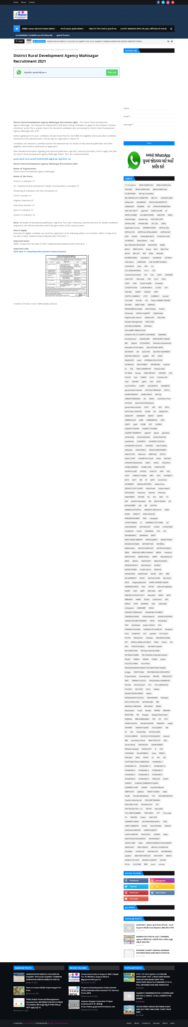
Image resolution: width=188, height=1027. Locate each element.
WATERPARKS (166, 851)
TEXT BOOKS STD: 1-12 (133, 809)
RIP (138, 715)
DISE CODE (149, 322)
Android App (130, 219)
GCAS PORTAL (130, 386)
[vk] (162, 892)
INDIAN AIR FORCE (144, 484)
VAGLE (144, 826)
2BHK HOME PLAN (163, 185)
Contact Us (146, 1023)
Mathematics (130, 548)
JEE (150, 501)
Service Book (130, 745)
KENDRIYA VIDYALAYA (153, 510)
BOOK (127, 253)
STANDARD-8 (130, 779)
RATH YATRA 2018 (132, 702)
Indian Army (159, 484)
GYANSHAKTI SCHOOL (133, 446)
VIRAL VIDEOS (142, 847)
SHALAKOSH (143, 745)
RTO (166, 719)
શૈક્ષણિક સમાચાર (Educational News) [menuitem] (38, 28)
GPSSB (147, 411)
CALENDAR (157, 258)
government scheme (133, 407)
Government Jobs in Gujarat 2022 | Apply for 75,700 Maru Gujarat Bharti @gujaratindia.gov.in (99, 977)
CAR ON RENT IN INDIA (158, 262)
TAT (153, 796)
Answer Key (143, 219)
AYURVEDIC (129, 240)
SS (152, 757)
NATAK (151, 586)
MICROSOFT (146, 561)
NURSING (144, 604)
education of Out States (134, 347)
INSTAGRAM (129, 493)
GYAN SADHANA (143, 437)
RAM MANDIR (152, 698)
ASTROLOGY (165, 232)
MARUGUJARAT (151, 540)
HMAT (148, 463)
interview (161, 493)
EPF (153, 356)
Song (154, 753)
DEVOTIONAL (150, 309)
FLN (170, 373)
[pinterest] (173, 2)
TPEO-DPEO (148, 813)
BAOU (127, 249)
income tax (162, 480)
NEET (142, 591)
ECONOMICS (145, 343)
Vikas (141, 843)
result (140, 710)
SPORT (145, 757)
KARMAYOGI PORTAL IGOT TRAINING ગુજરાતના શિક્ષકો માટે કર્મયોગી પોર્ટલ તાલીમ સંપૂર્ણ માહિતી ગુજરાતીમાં (154, 939)
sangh (170, 723)
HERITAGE (152, 454)
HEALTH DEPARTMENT (157, 450)
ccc (152, 266)
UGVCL (143, 817)
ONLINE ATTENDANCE (133, 612)
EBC (126, 343)
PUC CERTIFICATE (161, 685)
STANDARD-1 (157, 762)
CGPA (159, 275)
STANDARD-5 (130, 774)
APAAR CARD (130, 223)
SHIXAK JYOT (147, 749)
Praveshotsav (144, 676)
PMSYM (145, 659)
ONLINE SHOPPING (165, 616)
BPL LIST (136, 253)
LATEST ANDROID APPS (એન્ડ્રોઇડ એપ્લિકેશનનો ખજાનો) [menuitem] (143, 28)
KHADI (127, 514)
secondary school (138, 740)
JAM (126, 501)
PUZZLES (128, 689)
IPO (154, 497)
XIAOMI (163, 860)
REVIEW (157, 710)
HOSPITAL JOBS (131, 471)
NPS (166, 599)
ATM (126, 236)
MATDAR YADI (147, 544)
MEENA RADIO (143, 557)
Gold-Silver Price (164, 399)
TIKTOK (149, 809)
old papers (129, 608)
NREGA (127, 604)
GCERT (141, 386)
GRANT (151, 416)
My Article (167, 578)
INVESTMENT (130, 497)
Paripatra (168, 629)
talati (165, 792)
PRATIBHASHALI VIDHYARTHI (158, 672)
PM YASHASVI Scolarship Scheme (154, 655)
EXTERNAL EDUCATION (153, 360)
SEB (126, 740)
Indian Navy (150, 488)
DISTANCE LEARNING (133, 326)
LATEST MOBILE (131, 522)
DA (146, 300)
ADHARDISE (141, 202)
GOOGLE (128, 403)
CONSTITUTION (131, 287)
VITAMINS (128, 851)
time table (159, 809)
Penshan (149, 638)
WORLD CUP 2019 (132, 860)
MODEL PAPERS (131, 569)
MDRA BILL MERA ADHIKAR (142, 552)
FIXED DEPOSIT (149, 373)
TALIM (127, 796)
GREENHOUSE (130, 420)
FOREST (143, 377)
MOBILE (157, 565)
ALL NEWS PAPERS (147, 215)
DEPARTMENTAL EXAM (133, 309)
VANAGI (168, 826)
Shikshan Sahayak (131, 749)
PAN (126, 625)
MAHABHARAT (130, 535)
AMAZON (160, 215)
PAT (144, 633)
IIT (146, 480)
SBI (167, 727)
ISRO (161, 497)
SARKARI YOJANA (142, 727)
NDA (135, 591)
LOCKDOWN (167, 527)
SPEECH (162, 753)
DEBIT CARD (140, 305)
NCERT (127, 591)
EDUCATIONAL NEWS (155, 347)
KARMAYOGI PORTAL (133, 510)
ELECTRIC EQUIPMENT (161, 352)
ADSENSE (140, 206)
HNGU (156, 463)
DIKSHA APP (149, 317)
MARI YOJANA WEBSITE (133, 540)
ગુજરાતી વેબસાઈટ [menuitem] (63, 35)
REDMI (158, 706)
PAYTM (127, 638)
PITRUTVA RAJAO (138, 646)
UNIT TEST (153, 817)
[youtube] (136, 898)
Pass (127, 633)
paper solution (149, 625)
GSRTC (127, 424)
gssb (135, 424)
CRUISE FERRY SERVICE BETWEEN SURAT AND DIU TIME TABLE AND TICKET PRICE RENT (153, 1009)
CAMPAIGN (141, 262)
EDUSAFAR (129, 352)
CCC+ (146, 270)
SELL (165, 740)
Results (148, 710)
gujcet (156, 433)
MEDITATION (130, 557)
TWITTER (133, 817)
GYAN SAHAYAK (159, 437)
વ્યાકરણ (161, 864)
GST (150, 424)
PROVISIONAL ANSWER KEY (159, 680)
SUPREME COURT (131, 787)
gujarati (148, 433)
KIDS (144, 518)
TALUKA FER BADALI (141, 796)
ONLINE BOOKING (132, 616)
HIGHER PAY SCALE (146, 458)
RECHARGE (148, 706)
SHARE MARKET (157, 745)
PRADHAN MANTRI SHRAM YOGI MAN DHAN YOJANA (145, 668)
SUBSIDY (128, 783)
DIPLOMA (161, 317)
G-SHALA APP (162, 377)
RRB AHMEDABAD (142, 719)
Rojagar (145, 715)
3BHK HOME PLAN (142, 189)
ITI (167, 497)
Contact (32, 2)
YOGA (127, 864)
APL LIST (155, 223)
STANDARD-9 (144, 779)
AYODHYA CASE (163, 236)
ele (138, 352)
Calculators (145, 258)
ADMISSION (129, 206)
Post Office (145, 663)
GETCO (167, 390)
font (135, 377)
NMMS (138, 599)
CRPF (156, 292)
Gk (145, 399)
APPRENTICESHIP (149, 228)
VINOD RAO (129, 847)
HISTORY (167, 458)
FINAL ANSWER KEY (144, 369)
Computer (159, 283)
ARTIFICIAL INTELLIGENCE (147, 232)
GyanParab (129, 441)
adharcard (129, 202)
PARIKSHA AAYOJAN (132, 629)
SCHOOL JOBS (154, 732)
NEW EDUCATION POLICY (135, 595)
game (144, 381)
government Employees (144, 403)
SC (126, 732)
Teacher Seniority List (133, 800)
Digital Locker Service (133, 317)
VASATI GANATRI (131, 834)
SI (155, 749)
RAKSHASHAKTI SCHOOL (134, 698)
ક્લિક (65, 159)
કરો (69, 159)
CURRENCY (155, 296)
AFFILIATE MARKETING (161, 206)
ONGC (151, 608)
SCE (131, 732)
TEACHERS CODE (131, 804)
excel (139, 360)
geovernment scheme (133, 390)
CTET (145, 296)
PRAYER (156, 676)
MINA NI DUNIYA (160, 561)
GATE (158, 381)
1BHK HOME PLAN (146, 185)
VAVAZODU (145, 834)
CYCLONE (128, 300)
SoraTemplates (28, 1023)
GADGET (135, 381)
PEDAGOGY (138, 638)
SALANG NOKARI (147, 723)
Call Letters (129, 262)
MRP (167, 574)
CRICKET (147, 292)
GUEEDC (158, 424)
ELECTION (146, 352)
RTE (153, 719)
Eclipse (134, 343)
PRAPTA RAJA (139, 672)
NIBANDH (129, 599)
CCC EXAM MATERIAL (133, 270)
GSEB (141, 420)
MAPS (153, 535)
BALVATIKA (152, 245)
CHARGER (168, 275)
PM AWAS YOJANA (155, 646)
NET (160, 591)
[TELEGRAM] (162, 898)
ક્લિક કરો (112, 72)
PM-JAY (127, 659)
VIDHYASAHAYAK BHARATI (135, 839)
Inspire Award (164, 488)
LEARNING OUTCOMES (154, 522)
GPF (153, 407)
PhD (126, 646)
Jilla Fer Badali (159, 501)
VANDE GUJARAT (150, 830)
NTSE (136, 604)
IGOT (134, 480)
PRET (127, 680)
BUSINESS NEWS (131, 258)
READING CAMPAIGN (133, 706)
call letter (168, 258)
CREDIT (138, 292)
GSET (162, 420)
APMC (163, 223)
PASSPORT (136, 633)
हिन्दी (145, 864)
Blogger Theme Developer (58, 1023)
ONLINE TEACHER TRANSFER (135, 621)
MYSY (127, 582)
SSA (158, 757)
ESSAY (160, 356)
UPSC (165, 821)
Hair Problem (161, 446)
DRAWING (162, 334)
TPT (158, 813)
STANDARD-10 (130, 766)
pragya (127, 672)
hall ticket (128, 450)
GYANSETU (141, 441)
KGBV (167, 510)
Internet (152, 493)
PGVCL (164, 642)
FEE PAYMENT (142, 364)
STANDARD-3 (144, 770)
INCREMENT (129, 484)
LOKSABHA (149, 531)
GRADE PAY (163, 411)
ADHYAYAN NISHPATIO (158, 202)
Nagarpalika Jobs (139, 582)
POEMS (154, 659)
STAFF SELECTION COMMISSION (137, 762)
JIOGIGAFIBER (130, 505)
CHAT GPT (129, 279)
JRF (146, 505)
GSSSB (143, 424)
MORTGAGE (142, 574)
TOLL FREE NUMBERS (133, 813)
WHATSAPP (158, 856)
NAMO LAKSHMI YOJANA (158, 582)
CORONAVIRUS (146, 287)
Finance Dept (159, 369)
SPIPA (138, 757)
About (23, 2)
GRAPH (160, 416)
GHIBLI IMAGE (146, 394)
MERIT (155, 557)
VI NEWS (157, 834)
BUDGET (160, 253)
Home (15, 2)
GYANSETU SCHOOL (156, 441)
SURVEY (144, 787)
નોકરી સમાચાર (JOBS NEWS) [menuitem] (71, 28)
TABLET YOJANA (153, 792)
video (165, 834)
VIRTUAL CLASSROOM (159, 847)
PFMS (156, 642)
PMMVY (136, 659)
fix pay (138, 373)
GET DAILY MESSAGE (153, 390)
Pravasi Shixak (130, 676)
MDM (127, 552)
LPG (158, 531)
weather (128, 856)
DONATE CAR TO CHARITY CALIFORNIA (140, 334)
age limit (144, 211)
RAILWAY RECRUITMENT (134, 693)
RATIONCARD (147, 702)
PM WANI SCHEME (132, 655)
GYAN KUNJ (129, 437)
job (140, 505)
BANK (162, 245)
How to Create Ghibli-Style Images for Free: (57, 41)
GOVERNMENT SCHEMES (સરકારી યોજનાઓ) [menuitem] (34, 35)
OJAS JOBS (24, 49)
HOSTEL (143, 471)
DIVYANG (148, 326)
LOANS (156, 527)
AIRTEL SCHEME (131, 215)
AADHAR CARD (166, 198)
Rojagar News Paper (160, 715)
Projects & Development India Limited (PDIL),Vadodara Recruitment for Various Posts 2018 (100, 990)
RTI (160, 719)
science (166, 736)
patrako (153, 633)
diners (165, 1023)
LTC (164, 531)
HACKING (149, 446)
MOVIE (153, 574)
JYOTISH (153, 505)
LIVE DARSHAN (130, 527)
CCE (153, 270)
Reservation (129, 710)
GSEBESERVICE (151, 420)
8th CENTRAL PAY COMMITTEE (136, 198)
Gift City (158, 394)
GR (154, 411)
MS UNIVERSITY (130, 578)
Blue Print (164, 249)
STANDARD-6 (144, 774)
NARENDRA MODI (131, 586)
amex (172, 1023)
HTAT (127, 475)
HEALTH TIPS (130, 454)
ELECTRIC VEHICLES (132, 356)
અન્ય (27, 159)
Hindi (158, 458)
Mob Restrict (146, 565)
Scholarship (141, 732)
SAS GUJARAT (157, 727)
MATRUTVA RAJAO (164, 548)
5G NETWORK (130, 194)
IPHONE (141, 497)
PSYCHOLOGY (139, 685)
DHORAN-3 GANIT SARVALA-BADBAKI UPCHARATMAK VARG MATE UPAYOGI (152, 951)
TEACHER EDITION (165, 796)
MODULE (157, 569)
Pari (159, 625)
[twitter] (163, 2)
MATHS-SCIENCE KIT (145, 548)
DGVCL (162, 309)
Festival (166, 364)
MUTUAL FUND (154, 578)
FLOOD (128, 377)
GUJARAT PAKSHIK (132, 428)
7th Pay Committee (146, 194)
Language (153, 518)
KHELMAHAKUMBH (132, 518)
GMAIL (151, 399)
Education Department (162, 343)
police (163, 659)
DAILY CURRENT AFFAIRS (160, 300)
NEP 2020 (151, 591)
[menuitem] (16, 28)
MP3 (161, 574)
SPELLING (128, 757)
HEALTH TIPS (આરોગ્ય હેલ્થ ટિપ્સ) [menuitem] (102, 28)
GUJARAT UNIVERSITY (133, 433)
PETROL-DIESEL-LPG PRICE (141, 642)
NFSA (169, 595)
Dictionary (129, 313)
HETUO (163, 454)
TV (126, 817)
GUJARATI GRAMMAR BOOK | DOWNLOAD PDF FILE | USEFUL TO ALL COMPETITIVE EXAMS (155, 996)
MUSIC (142, 578)
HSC (168, 471)
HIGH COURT (130, 458)
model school (145, 569)
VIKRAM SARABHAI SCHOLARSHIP (158, 843)
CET (145, 275)
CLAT (156, 279)
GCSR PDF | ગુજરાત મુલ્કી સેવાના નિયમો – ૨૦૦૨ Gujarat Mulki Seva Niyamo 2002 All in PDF (155, 926)
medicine (168, 552)
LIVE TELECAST (145, 527)
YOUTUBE (137, 864)
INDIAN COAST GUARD (134, 488)
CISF (149, 279)
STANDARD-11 (145, 766)
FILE (131, 369)
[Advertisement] (66, 97)
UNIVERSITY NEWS (132, 821)
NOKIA (146, 599)
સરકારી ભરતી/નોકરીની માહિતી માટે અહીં (46, 159)
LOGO (139, 531)
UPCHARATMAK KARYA (151, 821)
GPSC (167, 407)
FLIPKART (162, 373)
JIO (170, 501)
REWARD (166, 710)
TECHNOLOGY (146, 804)
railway (156, 689)
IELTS (127, 480)
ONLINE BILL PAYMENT (154, 612)
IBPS (151, 475)
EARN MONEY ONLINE (161, 339)
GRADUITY (129, 416)
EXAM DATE (129, 360)
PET (126, 642)
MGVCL (135, 561)
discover (156, 1023)
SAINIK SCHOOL (131, 723)
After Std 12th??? (131, 211)
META (127, 561)
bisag (148, 249)
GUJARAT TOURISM (149, 428)
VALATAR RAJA (155, 826)
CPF (166, 287)
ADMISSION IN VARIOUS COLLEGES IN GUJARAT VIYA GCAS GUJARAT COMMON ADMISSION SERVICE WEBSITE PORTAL (44, 977)
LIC (167, 522)
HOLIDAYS (166, 463)
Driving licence (130, 339)
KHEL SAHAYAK (149, 514)
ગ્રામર (153, 864)
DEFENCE (151, 305)
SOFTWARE (129, 753)
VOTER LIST (140, 851)
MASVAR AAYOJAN (132, 544)
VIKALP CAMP (130, 843)
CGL (152, 275)
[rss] (162, 886)
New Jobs (151, 595)
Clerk (164, 279)
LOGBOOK (129, 531)
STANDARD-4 (157, 770)
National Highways (164, 586)
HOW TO (153, 471)
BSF (144, 253)
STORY (165, 779)
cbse (139, 266)
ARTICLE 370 (129, 232)
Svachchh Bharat (157, 787)
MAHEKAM (144, 535)
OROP (152, 621)
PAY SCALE (164, 633)
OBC (153, 604)
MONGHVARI (130, 574)
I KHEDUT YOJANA (140, 475)
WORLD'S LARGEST (149, 860)
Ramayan (164, 698)
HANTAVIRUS (141, 450)
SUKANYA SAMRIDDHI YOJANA (146, 783)
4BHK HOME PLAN (160, 189)
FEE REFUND (155, 364)
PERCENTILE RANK (163, 638)
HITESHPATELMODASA (133, 463)
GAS (151, 381)
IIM (141, 480)
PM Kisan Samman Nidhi (150, 651)
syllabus (140, 792)
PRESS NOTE (167, 676)
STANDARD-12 (159, 766)
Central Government (133, 275)
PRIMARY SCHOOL (139, 680)
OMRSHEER (141, 608)
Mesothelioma (166, 557)
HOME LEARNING (131, 467)
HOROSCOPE (160, 467)
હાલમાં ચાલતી (19, 159)
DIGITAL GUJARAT (143, 313)
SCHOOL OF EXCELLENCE (150, 736)
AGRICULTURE (156, 211)
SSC (164, 757)
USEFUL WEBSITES (131, 826)
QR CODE (139, 689)
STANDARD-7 (157, 774)
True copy (167, 813)
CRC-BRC (128, 292)
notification (157, 599)
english (145, 356)
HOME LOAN (146, 467)
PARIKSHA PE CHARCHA (153, 629)
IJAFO (153, 480)
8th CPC (154, 198)
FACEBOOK (129, 364)
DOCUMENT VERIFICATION (135, 330)
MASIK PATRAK (166, 540)
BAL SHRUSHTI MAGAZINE (135, 245)
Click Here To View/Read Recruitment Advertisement (39, 251)
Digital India (158, 313)
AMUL (170, 215)
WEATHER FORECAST (143, 856)
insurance (141, 493)
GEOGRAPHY (153, 386)
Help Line (141, 454)
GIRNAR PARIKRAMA (132, 399)
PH (171, 642)
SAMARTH (160, 723)
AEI (149, 206)
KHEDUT (136, 514)
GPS (160, 407)
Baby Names (142, 240)
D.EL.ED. (139, 300)
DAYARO (128, 305)
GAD (127, 381)
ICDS (158, 475)
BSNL (151, 253)
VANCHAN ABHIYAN (133, 830)
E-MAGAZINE (144, 339)
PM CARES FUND (131, 651)
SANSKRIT (128, 727)
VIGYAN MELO (154, 839)
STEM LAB (156, 779)
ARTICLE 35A (164, 228)
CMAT (127, 283)
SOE (161, 749)
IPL (149, 497)
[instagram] (168, 2)
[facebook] (158, 2)
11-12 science (130, 185)
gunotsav (165, 433)
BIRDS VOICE (138, 249)
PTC (149, 685)
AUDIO (134, 236)
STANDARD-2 (130, 770)
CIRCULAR (140, 279)
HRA (161, 471)
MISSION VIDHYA (131, 565)
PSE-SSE (128, 685)
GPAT (146, 407)
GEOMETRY (165, 386)
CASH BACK (129, 266)
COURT (158, 287)
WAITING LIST (153, 851)
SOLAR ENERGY (142, 753)
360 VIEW (128, 189)
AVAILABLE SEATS (147, 236)
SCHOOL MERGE (131, 736)
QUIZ (148, 689)
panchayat (136, 625)
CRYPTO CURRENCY (132, 296)
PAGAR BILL (162, 621)
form (152, 377)
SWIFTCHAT (129, 792)
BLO (155, 249)
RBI (157, 702)
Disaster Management (133, 322)
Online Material (148, 616)
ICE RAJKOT (168, 475)
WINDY (168, 856)
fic (126, 369)
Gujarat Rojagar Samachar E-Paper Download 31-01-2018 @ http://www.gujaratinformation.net (98, 1004)
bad (152, 240)
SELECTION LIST (154, 740)
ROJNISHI (128, 719)
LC (141, 522)
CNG (135, 283)
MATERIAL (160, 544)
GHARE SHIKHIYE (131, 394)
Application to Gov (132, 228)
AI (166, 211)
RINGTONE (129, 715)
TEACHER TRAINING (152, 800)
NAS (143, 586)
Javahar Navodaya (138, 501)
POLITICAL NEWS (131, 663)
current (165, 296)
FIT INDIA (128, 373)
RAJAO (149, 693)
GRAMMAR (141, 416)
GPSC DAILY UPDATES (133, 411)
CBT (146, 266)
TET (157, 804)
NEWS (161, 595)
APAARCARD (143, 223)
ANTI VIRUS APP (157, 219)
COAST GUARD (146, 283)
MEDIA (158, 552)
